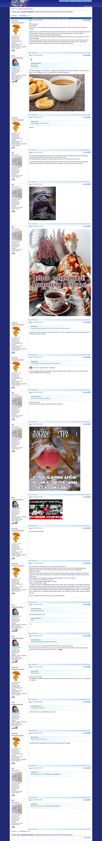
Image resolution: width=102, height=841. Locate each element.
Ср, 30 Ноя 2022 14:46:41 (37, 604)
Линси (13, 55)
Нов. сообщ (62, 0)
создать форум (87, 837)
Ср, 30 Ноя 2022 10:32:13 (37, 117)
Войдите (20, 8)
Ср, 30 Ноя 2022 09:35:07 (37, 55)
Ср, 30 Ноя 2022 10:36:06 (37, 226)
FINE (13, 152)
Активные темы (87, 6)
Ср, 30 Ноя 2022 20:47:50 (37, 768)
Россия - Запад (16, 11)
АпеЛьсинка (15, 20)
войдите (48, 774)
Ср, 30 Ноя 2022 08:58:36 (37, 20)
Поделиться (30, 20)
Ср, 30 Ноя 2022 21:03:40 (37, 799)
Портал (75, 0)
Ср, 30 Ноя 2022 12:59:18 (37, 497)
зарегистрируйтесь (28, 8)
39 (25, 15)
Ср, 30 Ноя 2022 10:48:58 (37, 392)
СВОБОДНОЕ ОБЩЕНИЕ (27, 11)
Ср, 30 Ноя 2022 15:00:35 (37, 666)
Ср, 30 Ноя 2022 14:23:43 (37, 528)
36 (21, 15)
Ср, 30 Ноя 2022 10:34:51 (37, 184)
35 (20, 15)
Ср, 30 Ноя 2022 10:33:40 (37, 152)
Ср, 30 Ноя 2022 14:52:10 (37, 635)
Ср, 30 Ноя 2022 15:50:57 (37, 701)
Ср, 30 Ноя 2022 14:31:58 (37, 563)
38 (24, 15)
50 (28, 15)
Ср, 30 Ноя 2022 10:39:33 (37, 322)
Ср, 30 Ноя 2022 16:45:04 (37, 733)
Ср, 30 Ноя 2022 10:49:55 (37, 424)
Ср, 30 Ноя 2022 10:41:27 (37, 357)
